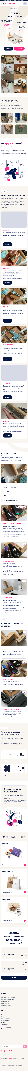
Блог (2, 1014)
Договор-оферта (4, 1032)
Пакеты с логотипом (5, 1001)
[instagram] (4, 1051)
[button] (3, 3)
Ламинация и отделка (5, 1039)
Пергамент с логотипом (6, 1005)
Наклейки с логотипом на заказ (7, 999)
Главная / (12, 8)
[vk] (2, 1051)
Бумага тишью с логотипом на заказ (8, 997)
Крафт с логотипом (5, 1007)
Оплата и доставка (5, 1020)
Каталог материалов (5, 1037)
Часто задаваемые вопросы (6, 1016)
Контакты (3, 1022)
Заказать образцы (4, 1024)
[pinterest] (7, 1051)
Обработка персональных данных (8, 1034)
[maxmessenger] (11, 1051)
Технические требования (6, 1018)
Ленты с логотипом (5, 1003)
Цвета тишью (3, 1035)
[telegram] (9, 1051)
